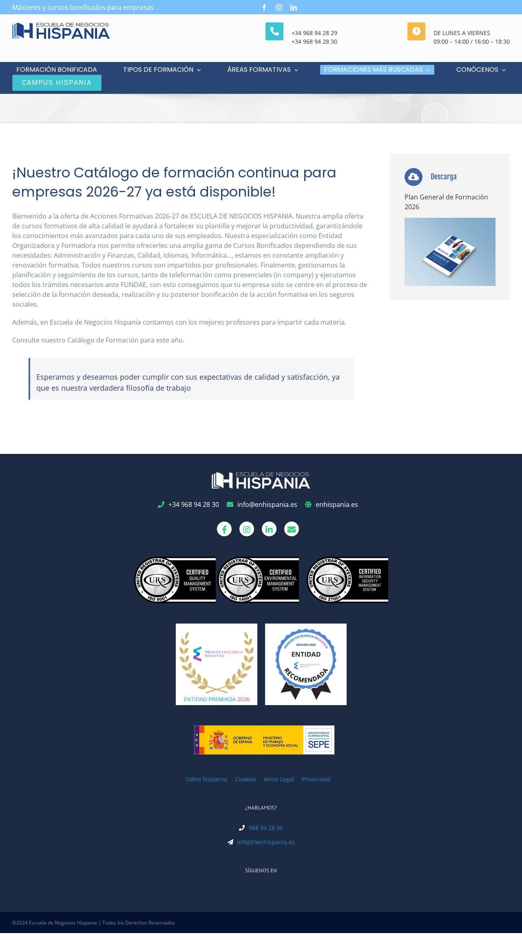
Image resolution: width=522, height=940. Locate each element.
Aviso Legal (279, 779)
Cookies (245, 779)
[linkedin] (293, 7)
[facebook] (264, 7)
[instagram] (279, 7)
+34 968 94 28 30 (314, 41)
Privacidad (316, 779)
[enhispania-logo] (61, 25)
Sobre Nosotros (207, 779)
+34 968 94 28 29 (314, 33)
